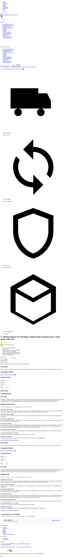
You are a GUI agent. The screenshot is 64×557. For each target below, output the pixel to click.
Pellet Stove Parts (6, 26)
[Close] (1, 555)
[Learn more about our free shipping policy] (18, 350)
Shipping (5, 6)
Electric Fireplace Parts (7, 36)
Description (2, 364)
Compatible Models (9, 364)
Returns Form (5, 539)
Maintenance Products (7, 33)
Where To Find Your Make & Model (7, 374)
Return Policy (5, 7)
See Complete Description (8, 354)
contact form (31, 516)
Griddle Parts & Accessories (8, 25)
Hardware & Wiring (7, 32)
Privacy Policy (12, 553)
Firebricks (5, 29)
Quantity (14, 358)
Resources (5, 3)
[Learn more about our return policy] (14, 351)
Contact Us (5, 8)
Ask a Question (56, 520)
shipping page (42, 437)
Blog (4, 9)
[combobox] (6, 65)
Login (4, 11)
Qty (4, 356)
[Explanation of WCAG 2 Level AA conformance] (10, 551)
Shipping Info (26, 364)
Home (4, 1)
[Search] (18, 65)
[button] (3, 342)
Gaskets (4, 31)
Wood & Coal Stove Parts (8, 27)
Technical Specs (16, 364)
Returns (4, 530)
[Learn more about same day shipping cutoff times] (11, 331)
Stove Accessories (6, 34)
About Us (5, 2)
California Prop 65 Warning (8, 534)
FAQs (4, 4)
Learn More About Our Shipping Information (9, 440)
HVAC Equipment (6, 37)
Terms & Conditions (4, 553)
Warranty (22, 364)
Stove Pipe (5, 35)
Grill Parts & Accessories (8, 24)
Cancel (14, 65)
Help (4, 529)
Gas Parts (5, 28)
